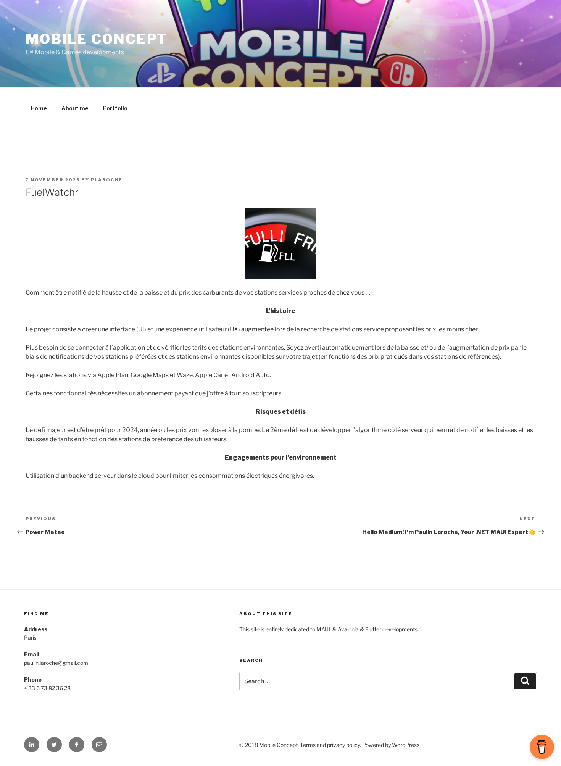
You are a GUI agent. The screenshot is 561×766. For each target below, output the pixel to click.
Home (39, 108)
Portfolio (115, 108)
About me (75, 108)
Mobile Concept (97, 39)
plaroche (107, 179)
